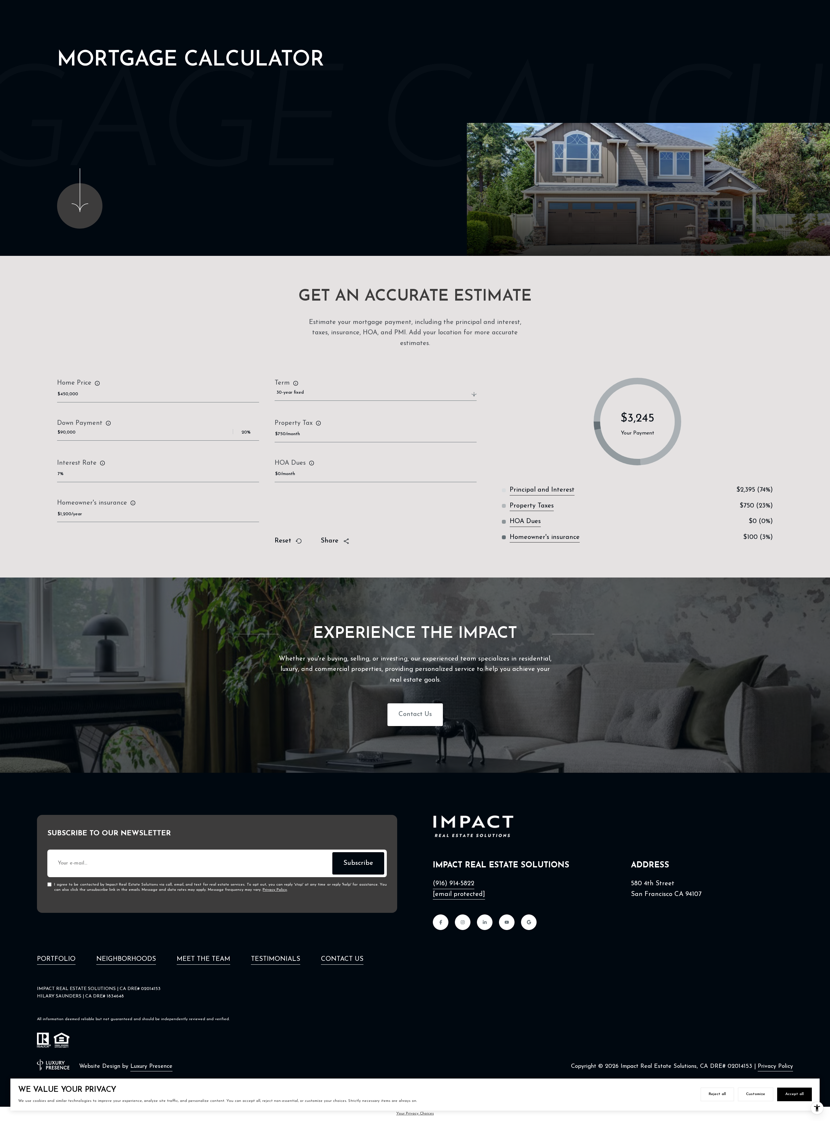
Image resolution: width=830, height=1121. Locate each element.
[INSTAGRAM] (462, 922)
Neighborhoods (126, 959)
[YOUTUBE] (507, 922)
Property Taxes (532, 506)
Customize (755, 1094)
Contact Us (415, 714)
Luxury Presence (151, 1066)
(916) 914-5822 (453, 883)
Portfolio (56, 959)
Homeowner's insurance (92, 503)
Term (282, 383)
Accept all (794, 1094)
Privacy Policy (275, 890)
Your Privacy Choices (415, 1113)
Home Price (74, 383)
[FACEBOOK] (440, 922)
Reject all (717, 1094)
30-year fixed (290, 392)
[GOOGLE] (529, 922)
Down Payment (79, 423)
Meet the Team (203, 959)
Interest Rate (77, 463)
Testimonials (275, 959)
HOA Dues (290, 463)
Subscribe (358, 863)
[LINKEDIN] (484, 922)
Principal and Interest (542, 490)
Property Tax (294, 423)
